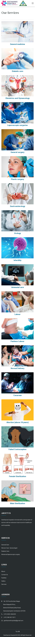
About (3, 571)
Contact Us (4, 574)
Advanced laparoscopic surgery (10, 554)
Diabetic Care (5, 551)
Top (16, 631)
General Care (5, 544)
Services (3, 584)
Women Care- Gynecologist (9, 548)
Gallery (3, 581)
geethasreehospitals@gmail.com (13, 620)
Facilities (3, 578)
